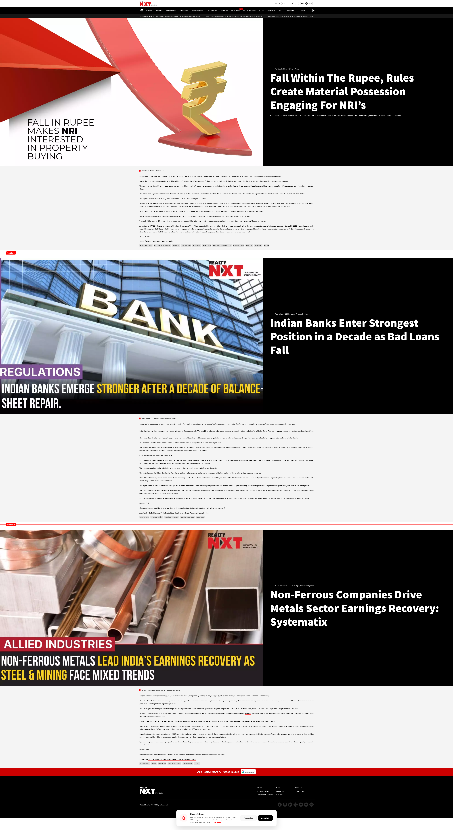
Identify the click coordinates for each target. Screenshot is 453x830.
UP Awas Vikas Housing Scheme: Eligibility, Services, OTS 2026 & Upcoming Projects (300, 16)
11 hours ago (290, 314)
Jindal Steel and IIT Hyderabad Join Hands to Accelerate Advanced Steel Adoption (178, 513)
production (201, 737)
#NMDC (197, 763)
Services (279, 431)
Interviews (271, 10)
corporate (250, 498)
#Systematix (162, 763)
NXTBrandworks (249, 10)
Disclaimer (280, 795)
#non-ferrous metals (174, 763)
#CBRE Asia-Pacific (146, 245)
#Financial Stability (157, 517)
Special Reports (197, 10)
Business (159, 10)
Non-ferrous (272, 726)
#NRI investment (238, 245)
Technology (184, 10)
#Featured (176, 245)
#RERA (266, 245)
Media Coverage (263, 791)
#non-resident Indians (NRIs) (222, 245)
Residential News (148, 171)
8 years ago (293, 69)
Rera (280, 10)
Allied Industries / (282, 586)
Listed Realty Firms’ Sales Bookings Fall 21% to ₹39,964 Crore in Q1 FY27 (236, 16)
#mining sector (187, 763)
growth (248, 713)
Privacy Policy (300, 791)
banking (179, 460)
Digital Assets (212, 10)
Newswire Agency (303, 314)
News (278, 788)
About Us (298, 788)
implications (172, 478)
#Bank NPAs (200, 517)
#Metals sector (144, 763)
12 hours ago (294, 586)
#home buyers (186, 245)
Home (259, 788)
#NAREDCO (207, 245)
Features (149, 10)
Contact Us (280, 791)
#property (249, 245)
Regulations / (280, 314)
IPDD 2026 (235, 10)
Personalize (248, 818)
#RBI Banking (144, 517)
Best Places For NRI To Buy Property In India (156, 241)
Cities (261, 10)
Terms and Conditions (265, 795)
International (171, 10)
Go (314, 10)
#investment (197, 245)
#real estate (258, 245)
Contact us (290, 10)
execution (289, 742)
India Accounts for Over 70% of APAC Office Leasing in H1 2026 (179, 16)
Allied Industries (148, 690)
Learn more (217, 822)
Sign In (277, 3)
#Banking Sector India (187, 517)
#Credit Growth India (171, 517)
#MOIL (153, 763)
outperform (225, 709)
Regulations (146, 418)
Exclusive (224, 10)
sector (172, 701)
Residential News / (282, 69)
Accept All (265, 818)
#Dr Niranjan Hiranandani (162, 245)
